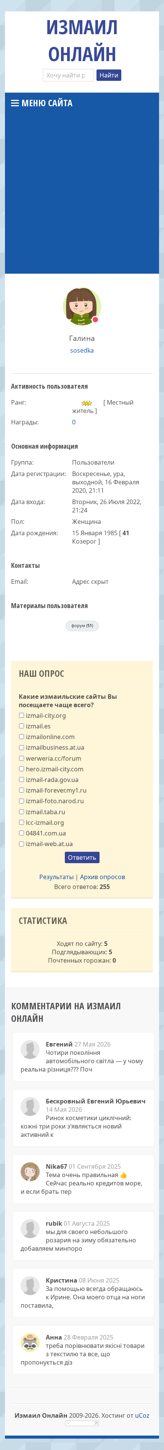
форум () (82, 625)
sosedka (82, 350)
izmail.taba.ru (45, 811)
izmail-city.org (46, 715)
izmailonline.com (50, 737)
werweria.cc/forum (53, 758)
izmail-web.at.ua (49, 844)
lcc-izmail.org (45, 822)
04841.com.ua (46, 833)
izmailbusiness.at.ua (55, 747)
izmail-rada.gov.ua (52, 779)
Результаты (56, 877)
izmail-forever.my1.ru (56, 790)
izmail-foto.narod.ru (55, 801)
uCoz (142, 1415)
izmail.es (38, 726)
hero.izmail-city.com (55, 769)
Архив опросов (102, 877)
